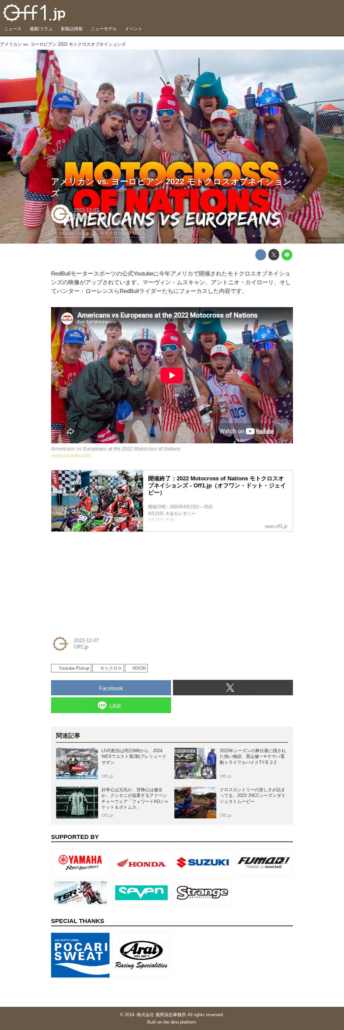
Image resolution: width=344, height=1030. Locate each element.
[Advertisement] (101, 580)
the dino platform (179, 1022)
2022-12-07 (86, 210)
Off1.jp (81, 217)
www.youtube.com (325, 240)
